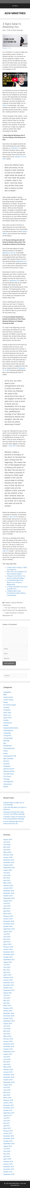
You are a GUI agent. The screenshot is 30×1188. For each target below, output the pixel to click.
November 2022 (8, 954)
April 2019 (6, 1064)
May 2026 (6, 847)
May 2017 (6, 1123)
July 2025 (6, 873)
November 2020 (8, 1016)
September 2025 (9, 867)
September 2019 (8, 1051)
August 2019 (7, 1054)
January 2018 (7, 1103)
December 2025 (8, 860)
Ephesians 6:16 (15, 280)
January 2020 (8, 1041)
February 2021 (8, 1008)
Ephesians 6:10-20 (8, 253)
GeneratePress (15, 1185)
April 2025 (6, 880)
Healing (5, 720)
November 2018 (8, 1077)
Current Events (8, 700)
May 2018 (6, 1092)
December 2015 (8, 1166)
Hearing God (7, 723)
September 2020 (9, 1021)
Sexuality (6, 764)
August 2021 (7, 993)
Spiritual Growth (8, 769)
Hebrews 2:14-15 (6, 48)
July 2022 (6, 965)
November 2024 (8, 893)
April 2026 (6, 850)
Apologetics (7, 692)
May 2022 (6, 970)
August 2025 (7, 870)
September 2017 (8, 1113)
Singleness (7, 766)
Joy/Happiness (8, 730)
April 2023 (6, 942)
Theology (6, 779)
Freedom (7, 602)
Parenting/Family (9, 748)
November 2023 (8, 924)
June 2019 (6, 1059)
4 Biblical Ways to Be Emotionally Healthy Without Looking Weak (16, 593)
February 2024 (8, 916)
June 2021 (6, 998)
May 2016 (6, 1154)
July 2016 (6, 1149)
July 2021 (6, 995)
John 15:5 (5, 551)
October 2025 (8, 865)
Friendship (6, 710)
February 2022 (8, 977)
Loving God (7, 735)
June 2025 (6, 875)
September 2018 (8, 1082)
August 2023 (7, 931)
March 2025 (7, 883)
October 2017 (7, 1110)
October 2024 (8, 896)
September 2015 (8, 1174)
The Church (7, 776)
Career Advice (8, 697)
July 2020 (6, 1026)
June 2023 (6, 936)
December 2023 (8, 921)
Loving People (8, 738)
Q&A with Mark (8, 758)
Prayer (5, 753)
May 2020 (6, 1031)
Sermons (6, 761)
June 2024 (6, 906)
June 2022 (6, 967)
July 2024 (6, 903)
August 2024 (7, 901)
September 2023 (9, 929)
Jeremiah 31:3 (15, 148)
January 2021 (7, 1011)
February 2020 (8, 1039)
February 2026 (8, 855)
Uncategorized (8, 781)
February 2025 (8, 885)
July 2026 (6, 842)
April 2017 (6, 1126)
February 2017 (8, 1131)
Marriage (6, 740)
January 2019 (7, 1072)
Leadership (7, 733)
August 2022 (7, 962)
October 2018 (7, 1080)
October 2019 (7, 1049)
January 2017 (7, 1133)
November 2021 (8, 985)
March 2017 (7, 1128)
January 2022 (7, 980)
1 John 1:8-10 (12, 517)
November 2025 (8, 862)
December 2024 (8, 890)
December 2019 (8, 1044)
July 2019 (6, 1057)
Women (5, 786)
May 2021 (6, 1000)
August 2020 (7, 1023)
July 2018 (6, 1087)
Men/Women (7, 746)
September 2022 (9, 959)
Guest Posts (7, 718)
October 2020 (8, 1018)
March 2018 (7, 1097)
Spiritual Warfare (16, 602)
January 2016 (7, 1164)
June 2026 (6, 844)
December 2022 (8, 952)
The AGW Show (8, 774)
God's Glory (7, 712)
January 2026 (8, 857)
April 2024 (6, 911)
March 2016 (7, 1159)
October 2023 (8, 926)
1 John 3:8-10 (12, 446)
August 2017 (7, 1115)
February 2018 (8, 1100)
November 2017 (8, 1108)
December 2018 (8, 1074)
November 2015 (8, 1169)
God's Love (7, 715)
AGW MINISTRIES (15, 13)
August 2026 (7, 839)
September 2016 (8, 1143)
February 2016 (8, 1161)
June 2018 (6, 1090)
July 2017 (6, 1118)
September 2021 (8, 990)
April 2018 (6, 1095)
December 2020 (8, 1013)
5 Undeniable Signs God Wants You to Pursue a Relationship (15, 582)
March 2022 (7, 975)
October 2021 (7, 988)
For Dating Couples (9, 705)
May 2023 (6, 939)
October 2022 (8, 957)
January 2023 (8, 949)
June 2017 (6, 1120)
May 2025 (6, 878)
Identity (5, 725)
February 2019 (8, 1069)
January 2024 (8, 919)
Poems (5, 751)
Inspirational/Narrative (10, 728)
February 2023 (8, 947)
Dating (5, 702)
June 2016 (6, 1151)
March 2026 (7, 852)
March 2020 (7, 1036)
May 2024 (6, 908)
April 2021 (6, 1003)
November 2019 (8, 1046)
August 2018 (7, 1085)
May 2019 (6, 1062)
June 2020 (6, 1028)
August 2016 (7, 1146)
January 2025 (7, 888)
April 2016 (6, 1156)
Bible (5, 694)
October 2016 (7, 1141)
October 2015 (7, 1172)
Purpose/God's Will (9, 756)
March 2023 (7, 944)
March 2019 (7, 1067)
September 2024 (9, 898)
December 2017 (8, 1105)
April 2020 (6, 1034)
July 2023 (6, 934)
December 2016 (8, 1136)
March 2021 (7, 1005)
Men (4, 743)
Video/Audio (6, 605)
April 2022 (6, 972)
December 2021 (8, 982)
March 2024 (7, 913)
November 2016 (8, 1138)
